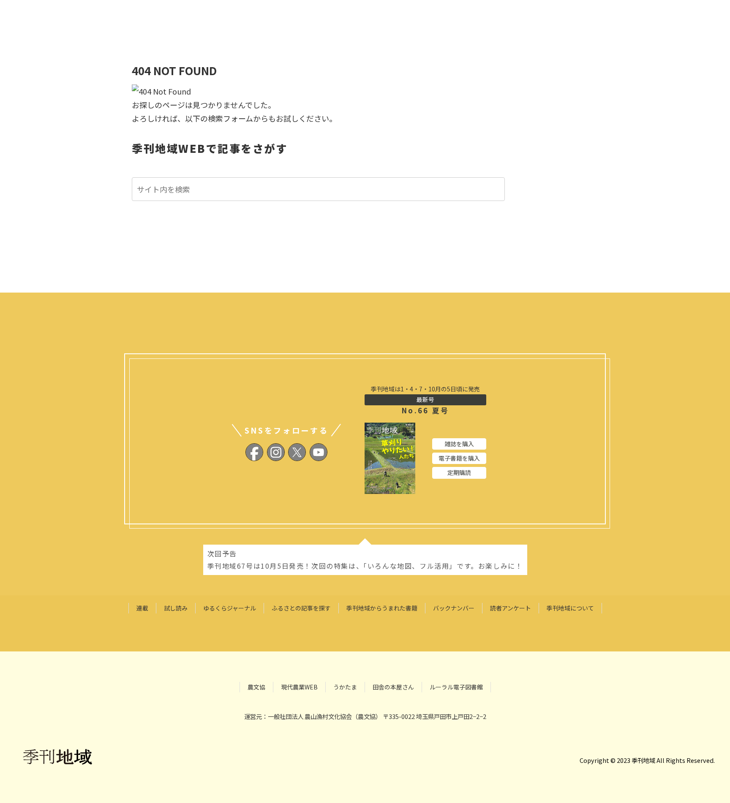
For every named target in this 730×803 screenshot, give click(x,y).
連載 (142, 608)
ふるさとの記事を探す (301, 608)
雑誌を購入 (459, 443)
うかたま (345, 687)
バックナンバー (453, 608)
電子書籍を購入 (459, 458)
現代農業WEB (299, 687)
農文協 (256, 687)
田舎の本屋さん (393, 687)
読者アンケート (510, 608)
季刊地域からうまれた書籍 (381, 608)
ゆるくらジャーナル (229, 608)
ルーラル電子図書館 (456, 687)
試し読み (176, 608)
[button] (500, 190)
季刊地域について (570, 608)
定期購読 (459, 472)
